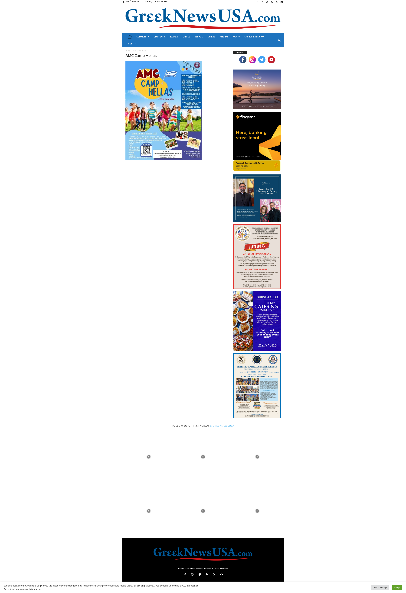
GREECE (186, 36)
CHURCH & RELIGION (254, 36)
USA (235, 36)
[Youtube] (282, 2)
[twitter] (261, 59)
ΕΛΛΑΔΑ (174, 36)
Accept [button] (397, 587)
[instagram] (252, 59)
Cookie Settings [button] (380, 587)
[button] (279, 40)
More (131, 43)
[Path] (267, 2)
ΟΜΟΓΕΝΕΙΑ (159, 36)
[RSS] (272, 2)
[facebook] (242, 59)
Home (127, 51)
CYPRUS (211, 36)
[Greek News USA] (203, 19)
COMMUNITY (142, 36)
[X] (277, 2)
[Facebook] (257, 2)
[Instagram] (262, 2)
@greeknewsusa (222, 425)
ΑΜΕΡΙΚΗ (224, 36)
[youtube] (271, 59)
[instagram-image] (149, 456)
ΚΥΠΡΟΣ (199, 36)
